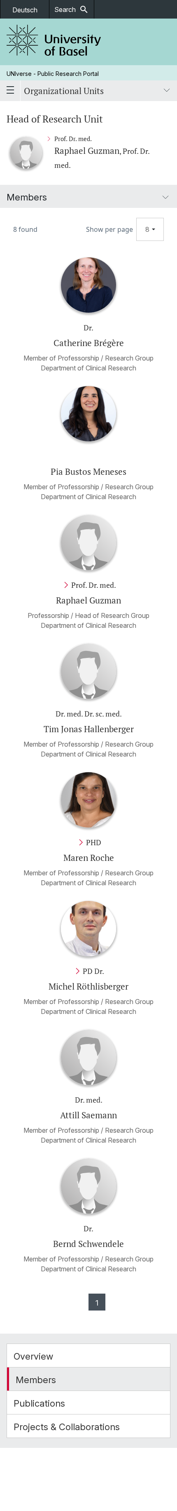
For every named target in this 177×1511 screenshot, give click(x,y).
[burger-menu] (10, 90)
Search (71, 9)
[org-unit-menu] (166, 90)
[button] (88, 1355)
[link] (54, 42)
